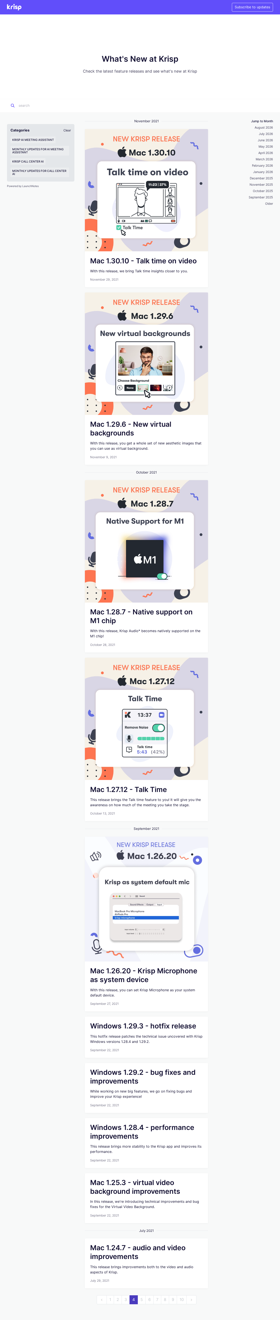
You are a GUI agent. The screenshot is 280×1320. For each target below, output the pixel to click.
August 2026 (264, 127)
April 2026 (265, 153)
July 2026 (266, 134)
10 (182, 1299)
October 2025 (263, 191)
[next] (191, 1299)
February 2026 (262, 165)
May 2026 (266, 146)
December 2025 (261, 178)
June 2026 (265, 140)
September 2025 (261, 197)
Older (269, 203)
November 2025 (261, 184)
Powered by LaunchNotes (23, 186)
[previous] (102, 1299)
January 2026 (263, 172)
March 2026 (264, 159)
